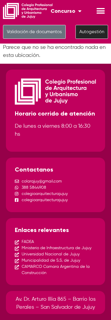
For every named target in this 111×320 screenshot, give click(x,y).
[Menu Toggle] (100, 11)
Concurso (63, 11)
